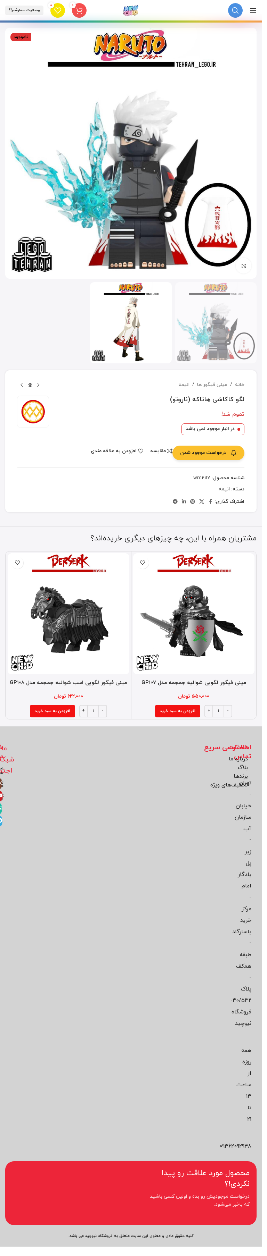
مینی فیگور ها (212, 384)
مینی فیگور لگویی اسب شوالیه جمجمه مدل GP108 (68, 682)
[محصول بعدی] (21, 385)
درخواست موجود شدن (203, 452)
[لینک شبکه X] (201, 502)
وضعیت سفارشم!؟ (24, 10)
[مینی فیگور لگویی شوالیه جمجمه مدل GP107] (194, 614)
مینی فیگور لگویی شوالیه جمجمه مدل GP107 (193, 682)
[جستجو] (235, 10)
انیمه (183, 384)
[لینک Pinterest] (192, 502)
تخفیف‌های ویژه (229, 785)
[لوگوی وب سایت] (131, 10)
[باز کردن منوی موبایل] (253, 10)
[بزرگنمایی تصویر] (243, 265)
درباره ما (238, 759)
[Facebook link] (210, 502)
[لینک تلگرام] (175, 502)
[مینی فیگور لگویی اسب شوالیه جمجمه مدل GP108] (68, 614)
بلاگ (243, 768)
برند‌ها (241, 776)
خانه (239, 384)
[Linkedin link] (184, 502)
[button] (177, 711)
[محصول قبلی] (38, 385)
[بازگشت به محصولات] (30, 385)
